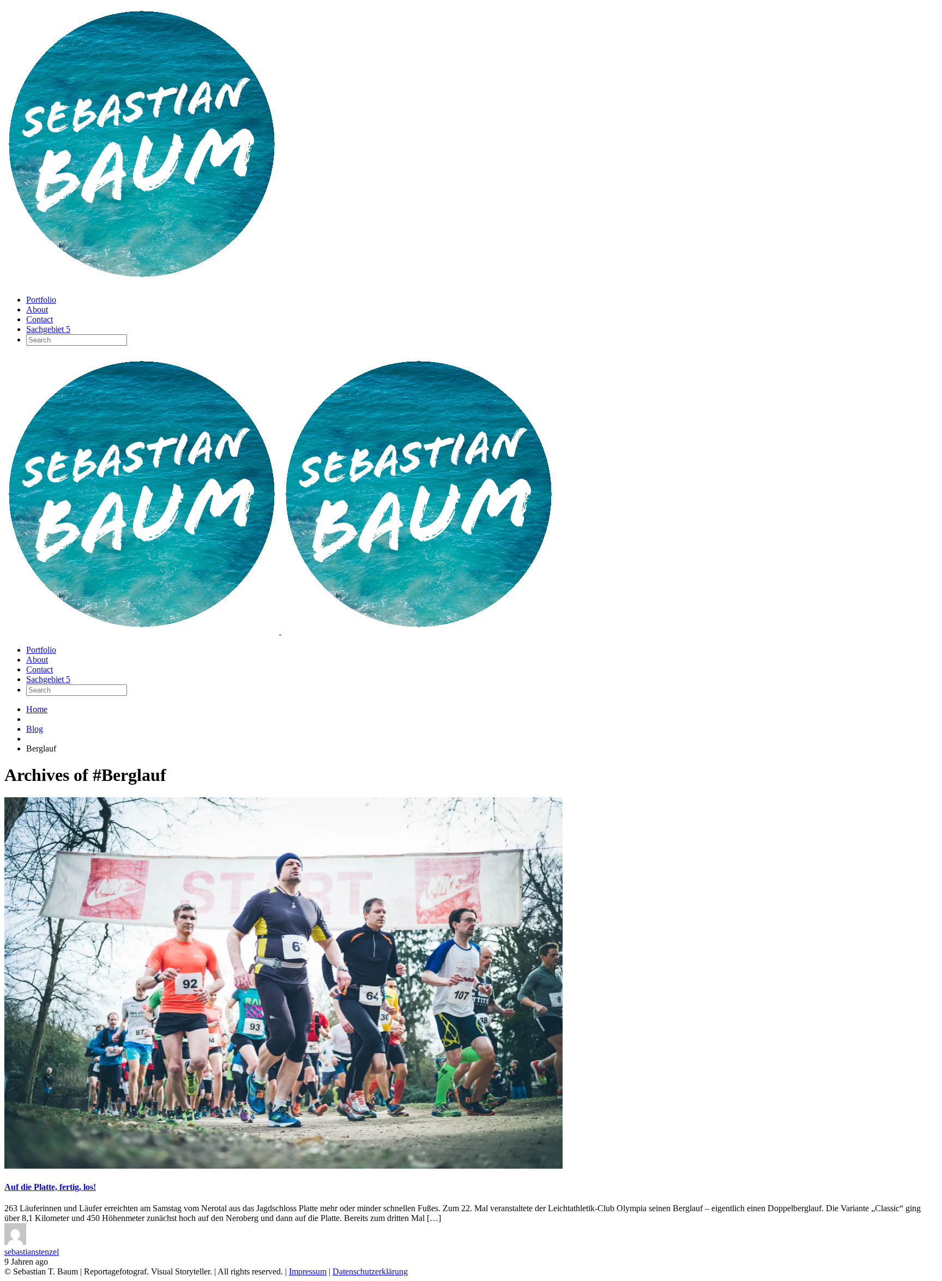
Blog (34, 728)
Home (36, 709)
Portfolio (41, 299)
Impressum (308, 1271)
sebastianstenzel (31, 1251)
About (37, 309)
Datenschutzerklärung (370, 1271)
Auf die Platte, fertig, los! (50, 1187)
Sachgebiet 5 (48, 329)
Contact (39, 319)
